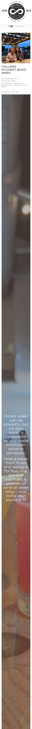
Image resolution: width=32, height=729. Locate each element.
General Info (7, 85)
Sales (4, 86)
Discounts (18, 83)
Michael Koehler (10, 78)
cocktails (7, 83)
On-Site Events (20, 85)
